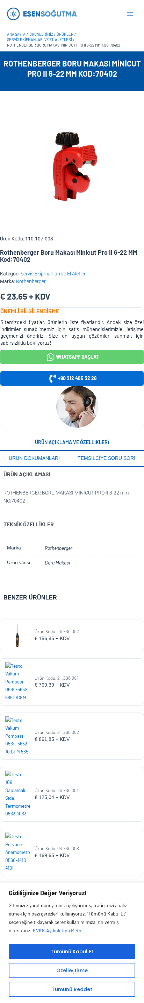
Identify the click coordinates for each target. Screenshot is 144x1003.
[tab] (72, 443)
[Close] (136, 888)
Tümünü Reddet (72, 989)
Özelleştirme (72, 970)
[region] (72, 942)
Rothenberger (31, 281)
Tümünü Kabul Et (72, 951)
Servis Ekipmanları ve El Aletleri (54, 273)
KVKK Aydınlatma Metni (57, 930)
